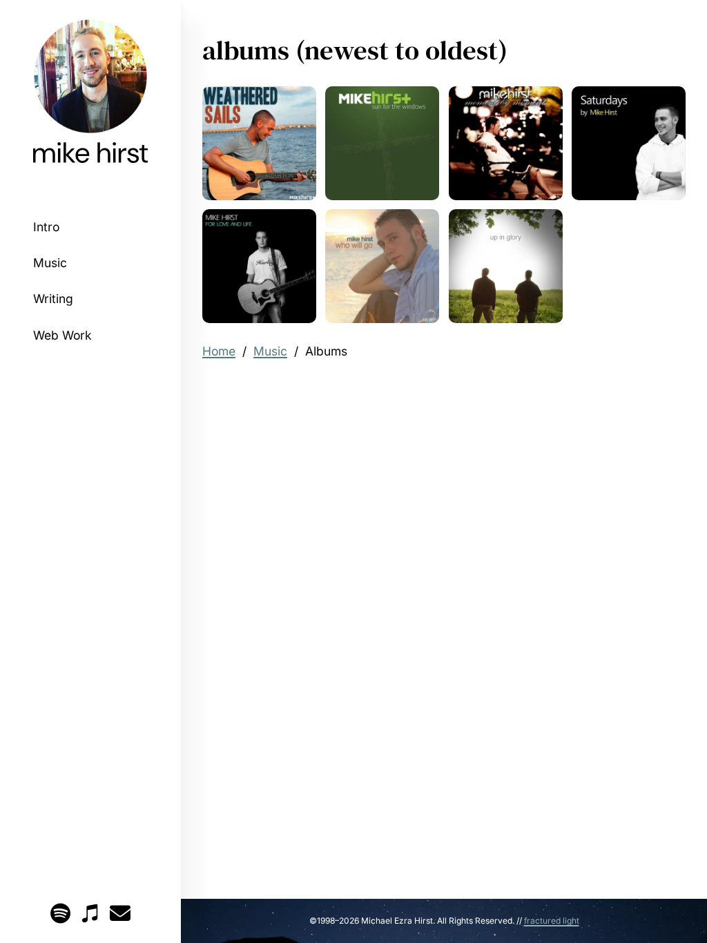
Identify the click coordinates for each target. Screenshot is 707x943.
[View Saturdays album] (629, 143)
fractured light (551, 920)
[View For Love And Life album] (259, 266)
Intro (46, 227)
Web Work (62, 335)
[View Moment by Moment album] (506, 143)
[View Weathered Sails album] (259, 143)
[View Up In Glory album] (506, 266)
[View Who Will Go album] (382, 266)
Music (50, 262)
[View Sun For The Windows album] (382, 143)
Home (218, 351)
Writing (53, 298)
